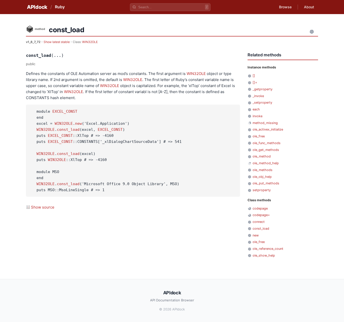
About (309, 7)
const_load (68, 129)
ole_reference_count (268, 249)
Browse (285, 7)
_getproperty (262, 89)
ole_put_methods (266, 183)
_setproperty (262, 102)
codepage (260, 208)
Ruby (60, 6)
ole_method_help (266, 163)
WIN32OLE (90, 42)
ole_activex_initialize (268, 129)
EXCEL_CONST (64, 111)
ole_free (259, 136)
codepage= (261, 215)
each (256, 109)
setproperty (262, 190)
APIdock (37, 7)
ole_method (262, 156)
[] (254, 75)
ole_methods (262, 170)
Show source (42, 207)
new (78, 123)
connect (259, 222)
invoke (257, 116)
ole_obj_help (262, 177)
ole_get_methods (266, 150)
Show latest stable (57, 42)
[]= (255, 82)
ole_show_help (264, 255)
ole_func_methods (267, 143)
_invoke (258, 96)
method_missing (265, 123)
